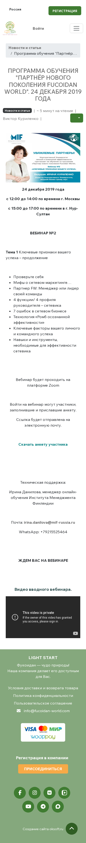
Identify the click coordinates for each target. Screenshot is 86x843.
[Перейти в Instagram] (35, 793)
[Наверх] (72, 829)
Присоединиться (43, 768)
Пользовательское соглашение (43, 703)
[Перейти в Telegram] (43, 807)
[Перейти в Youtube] (28, 807)
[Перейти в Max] (58, 807)
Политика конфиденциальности (43, 695)
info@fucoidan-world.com (47, 710)
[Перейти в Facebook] (20, 793)
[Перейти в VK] (49, 793)
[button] (76, 118)
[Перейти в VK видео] (64, 793)
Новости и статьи (25, 47)
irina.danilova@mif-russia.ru (49, 522)
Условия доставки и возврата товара (43, 687)
